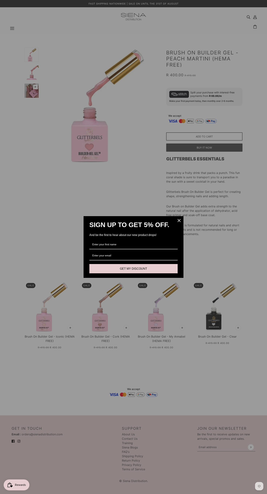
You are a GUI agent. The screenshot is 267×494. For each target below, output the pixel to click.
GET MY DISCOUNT (133, 268)
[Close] (179, 220)
